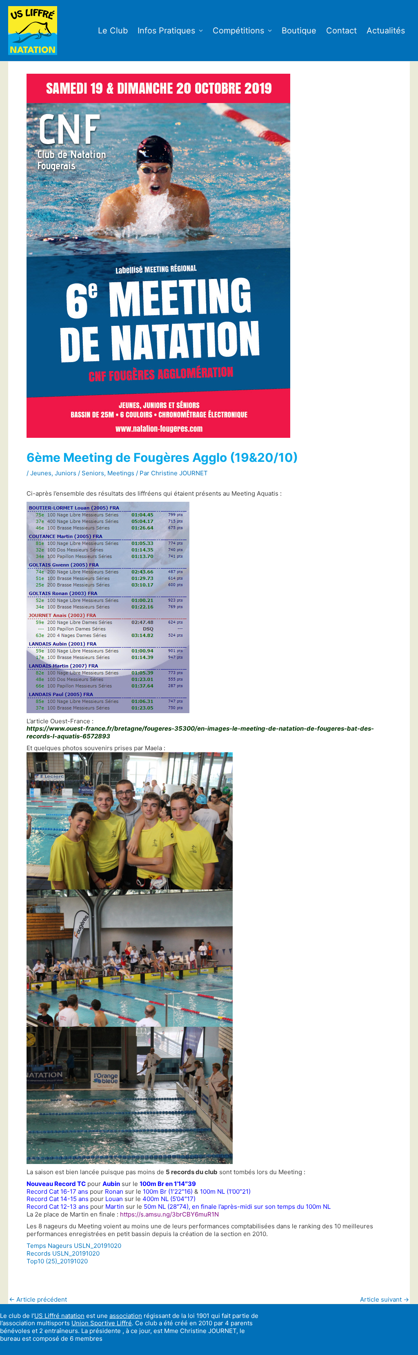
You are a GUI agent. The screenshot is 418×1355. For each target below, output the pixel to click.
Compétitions (238, 30)
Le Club (113, 30)
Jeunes (40, 473)
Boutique (299, 30)
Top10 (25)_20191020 (57, 1261)
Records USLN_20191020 (63, 1253)
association (125, 1316)
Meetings (120, 473)
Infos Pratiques (166, 30)
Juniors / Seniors (79, 473)
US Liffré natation (59, 1316)
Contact (341, 30)
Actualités (386, 30)
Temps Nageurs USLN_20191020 (74, 1246)
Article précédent (38, 1299)
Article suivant (384, 1299)
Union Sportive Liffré (101, 1323)
